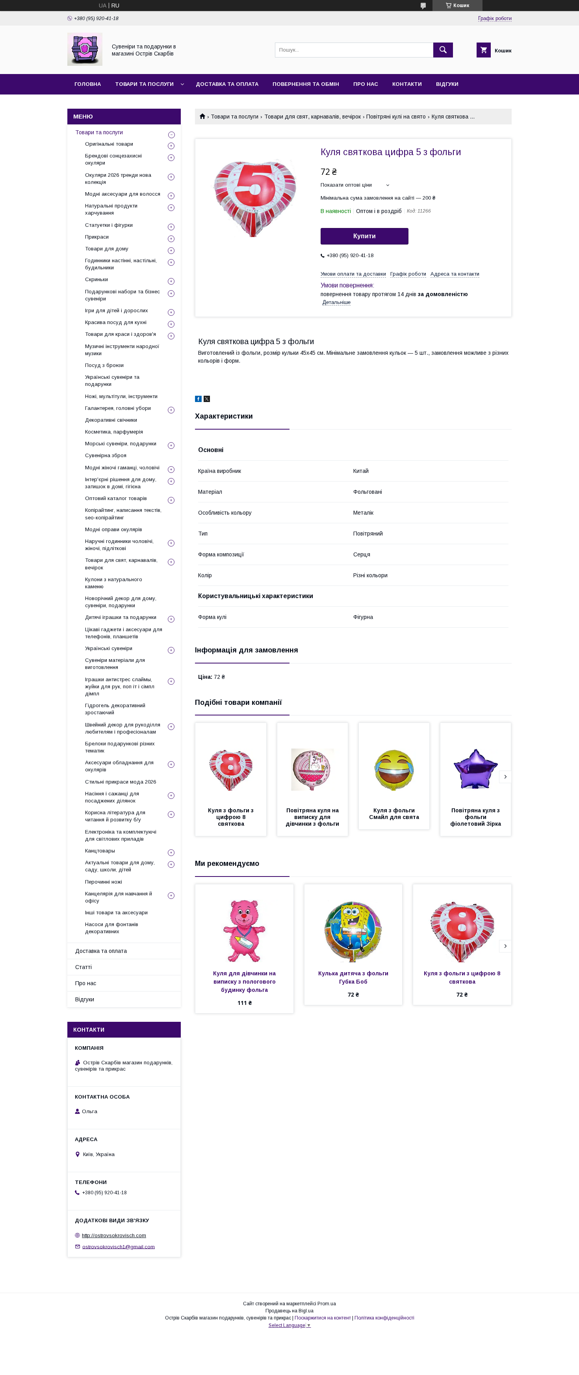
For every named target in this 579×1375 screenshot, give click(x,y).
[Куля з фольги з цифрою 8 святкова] (230, 762)
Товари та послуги (144, 84)
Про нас (365, 84)
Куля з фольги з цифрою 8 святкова (231, 817)
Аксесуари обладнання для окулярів (119, 766)
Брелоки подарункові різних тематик (120, 747)
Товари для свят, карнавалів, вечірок (312, 116)
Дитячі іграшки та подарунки (120, 617)
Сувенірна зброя (105, 455)
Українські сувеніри (108, 648)
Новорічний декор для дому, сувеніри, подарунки (120, 601)
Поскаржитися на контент (323, 1318)
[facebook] (198, 400)
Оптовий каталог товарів (116, 498)
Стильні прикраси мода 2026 (120, 782)
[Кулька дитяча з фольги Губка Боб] (353, 923)
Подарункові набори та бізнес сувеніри (122, 295)
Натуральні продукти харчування (111, 209)
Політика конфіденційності (384, 1318)
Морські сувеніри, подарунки (120, 444)
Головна (87, 84)
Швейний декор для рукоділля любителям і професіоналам (122, 728)
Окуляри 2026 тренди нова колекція (118, 178)
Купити (364, 236)
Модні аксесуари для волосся (122, 194)
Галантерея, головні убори (118, 408)
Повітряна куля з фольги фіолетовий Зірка (475, 817)
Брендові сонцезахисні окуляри (113, 159)
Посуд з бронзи (104, 365)
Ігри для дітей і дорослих (116, 310)
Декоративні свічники (111, 420)
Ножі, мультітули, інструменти (121, 396)
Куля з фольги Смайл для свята (394, 813)
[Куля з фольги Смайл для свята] (394, 762)
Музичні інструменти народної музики (122, 349)
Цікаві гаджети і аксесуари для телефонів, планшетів (123, 632)
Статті (83, 967)
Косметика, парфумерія (114, 432)
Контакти (407, 84)
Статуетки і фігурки (109, 225)
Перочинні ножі (103, 882)
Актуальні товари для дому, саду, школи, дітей (120, 866)
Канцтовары (100, 851)
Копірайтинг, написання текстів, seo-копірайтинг (123, 513)
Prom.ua (326, 1303)
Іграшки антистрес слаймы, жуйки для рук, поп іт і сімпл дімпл (119, 686)
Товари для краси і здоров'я (120, 334)
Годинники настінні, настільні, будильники (121, 264)
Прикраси (97, 237)
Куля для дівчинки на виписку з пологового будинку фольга (245, 981)
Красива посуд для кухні (116, 322)
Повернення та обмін (306, 84)
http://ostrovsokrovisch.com (114, 1235)
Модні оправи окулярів (113, 529)
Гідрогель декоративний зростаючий (115, 708)
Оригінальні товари (109, 144)
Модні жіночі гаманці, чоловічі (122, 468)
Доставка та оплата (227, 84)
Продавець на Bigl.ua (289, 1311)
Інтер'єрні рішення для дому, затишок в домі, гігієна (120, 482)
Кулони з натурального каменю (113, 582)
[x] (207, 400)
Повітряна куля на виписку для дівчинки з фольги (313, 817)
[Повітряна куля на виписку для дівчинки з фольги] (312, 762)
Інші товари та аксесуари (116, 912)
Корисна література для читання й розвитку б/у (115, 816)
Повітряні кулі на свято (396, 116)
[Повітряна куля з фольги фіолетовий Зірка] (475, 762)
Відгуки (447, 84)
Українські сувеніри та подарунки (112, 380)
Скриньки (96, 279)
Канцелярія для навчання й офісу (118, 897)
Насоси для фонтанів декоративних (111, 927)
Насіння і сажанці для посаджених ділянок (112, 797)
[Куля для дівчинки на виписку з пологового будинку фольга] (244, 923)
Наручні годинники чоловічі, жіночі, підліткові (119, 544)
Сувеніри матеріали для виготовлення (115, 663)
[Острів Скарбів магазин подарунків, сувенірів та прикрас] (84, 64)
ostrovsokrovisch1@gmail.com (118, 1246)
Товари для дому (106, 249)
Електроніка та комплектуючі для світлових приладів (120, 835)
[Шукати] (443, 50)
